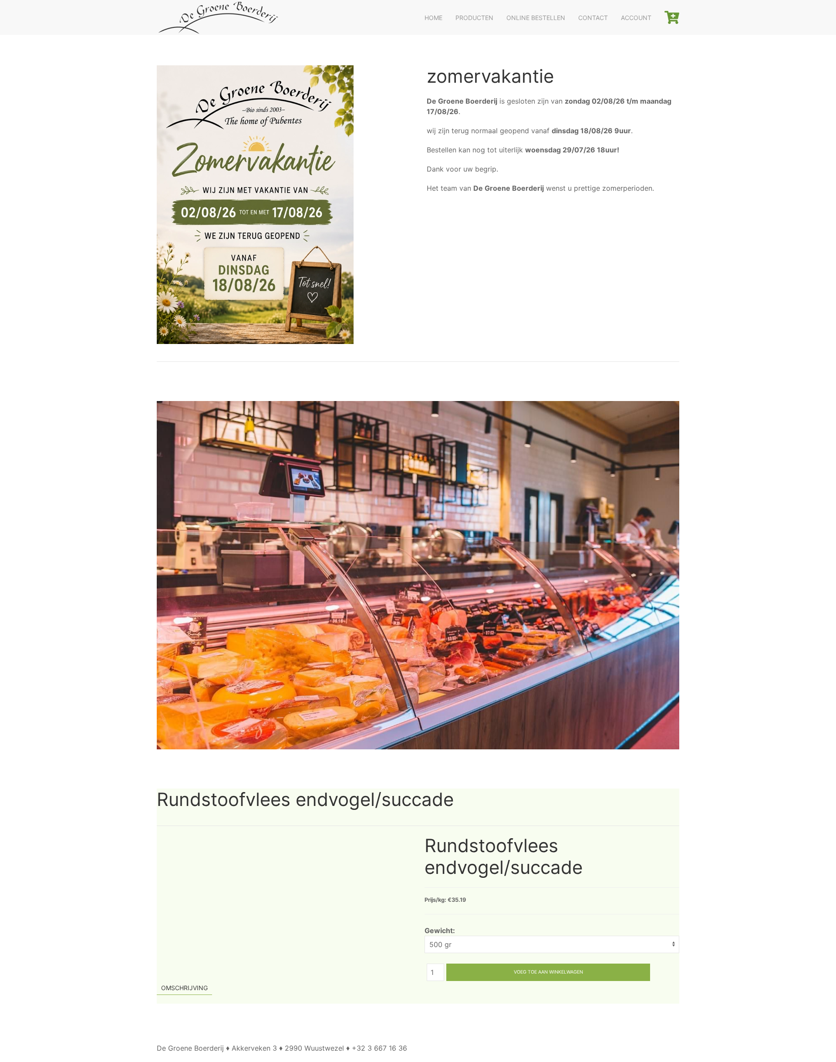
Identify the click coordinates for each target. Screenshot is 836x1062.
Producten (474, 17)
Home (433, 17)
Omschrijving (184, 987)
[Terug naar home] (218, 17)
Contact (593, 17)
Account (636, 17)
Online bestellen (535, 17)
